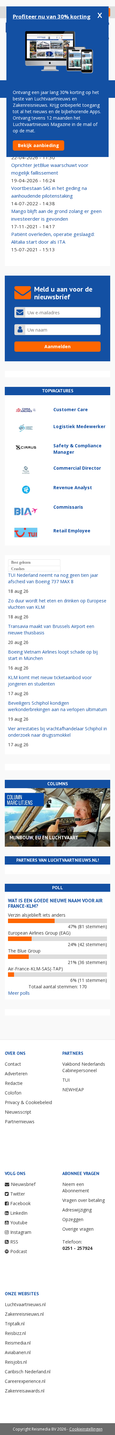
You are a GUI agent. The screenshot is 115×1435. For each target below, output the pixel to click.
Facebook (20, 1203)
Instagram (20, 1232)
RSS (14, 1242)
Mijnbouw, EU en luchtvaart (44, 838)
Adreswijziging (77, 1210)
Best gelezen (21, 562)
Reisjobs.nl (16, 1362)
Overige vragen (78, 1229)
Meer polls (19, 993)
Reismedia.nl (18, 1343)
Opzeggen (72, 1219)
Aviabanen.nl (18, 1352)
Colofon (13, 1093)
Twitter (17, 1194)
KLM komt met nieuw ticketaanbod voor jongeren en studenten (50, 680)
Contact (13, 1064)
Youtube (18, 1222)
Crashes (18, 569)
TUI (66, 1080)
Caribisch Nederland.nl (27, 1371)
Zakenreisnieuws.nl (24, 1314)
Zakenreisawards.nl (24, 1391)
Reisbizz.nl (15, 1333)
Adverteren (16, 1073)
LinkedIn (18, 1213)
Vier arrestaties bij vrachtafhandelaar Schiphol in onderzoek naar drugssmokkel (57, 731)
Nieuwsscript (18, 1112)
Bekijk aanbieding (38, 145)
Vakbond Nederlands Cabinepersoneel (83, 1067)
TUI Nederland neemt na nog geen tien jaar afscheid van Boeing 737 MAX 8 (53, 578)
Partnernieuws (19, 1121)
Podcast (18, 1251)
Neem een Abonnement (75, 1187)
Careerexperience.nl (25, 1381)
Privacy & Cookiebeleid (28, 1102)
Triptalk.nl (15, 1324)
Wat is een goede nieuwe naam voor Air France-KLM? (55, 903)
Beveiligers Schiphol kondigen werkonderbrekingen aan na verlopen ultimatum (57, 706)
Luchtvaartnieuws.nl (25, 1304)
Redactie (14, 1083)
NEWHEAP (73, 1089)
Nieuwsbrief (23, 1184)
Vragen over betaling (83, 1200)
